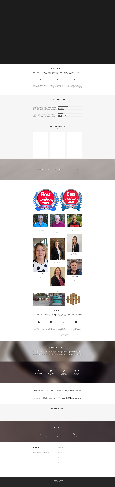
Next (58, 176)
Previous (56, 176)
